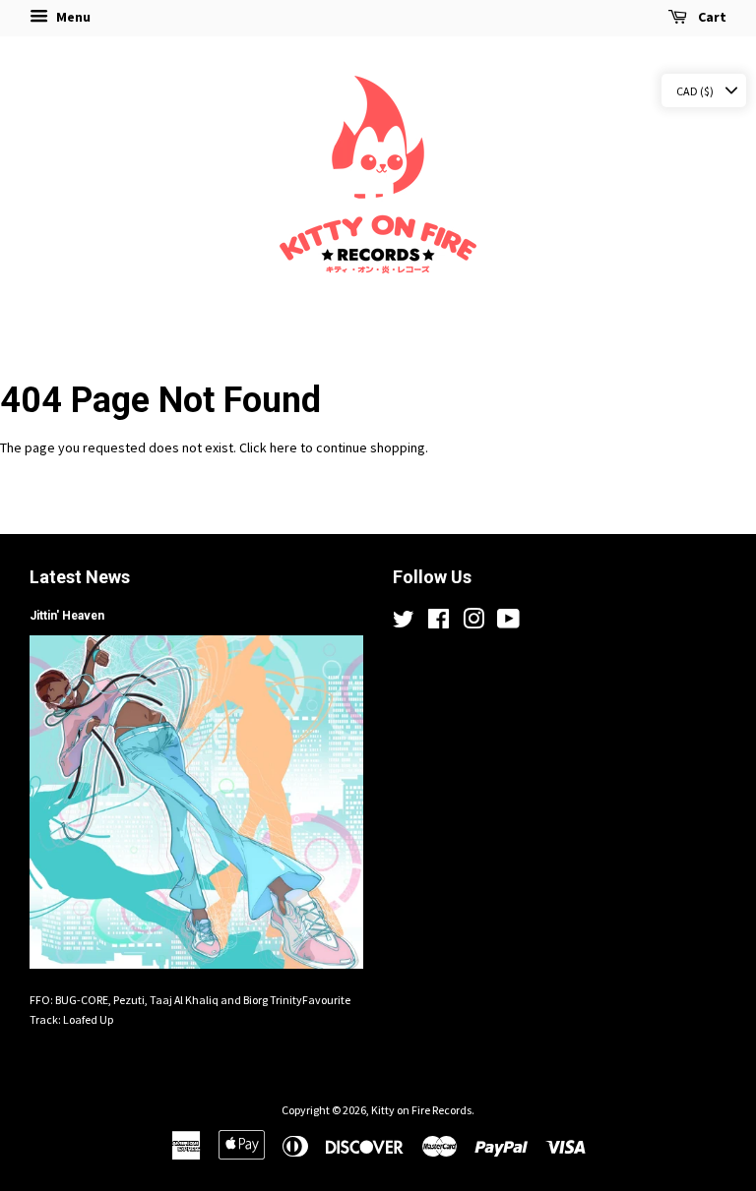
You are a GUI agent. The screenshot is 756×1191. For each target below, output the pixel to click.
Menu (72, 17)
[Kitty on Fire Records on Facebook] (438, 623)
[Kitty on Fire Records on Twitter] (403, 623)
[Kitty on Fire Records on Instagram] (473, 623)
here (283, 447)
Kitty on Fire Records (421, 1109)
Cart (710, 17)
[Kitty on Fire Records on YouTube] (508, 623)
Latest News (80, 576)
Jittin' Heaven (67, 616)
